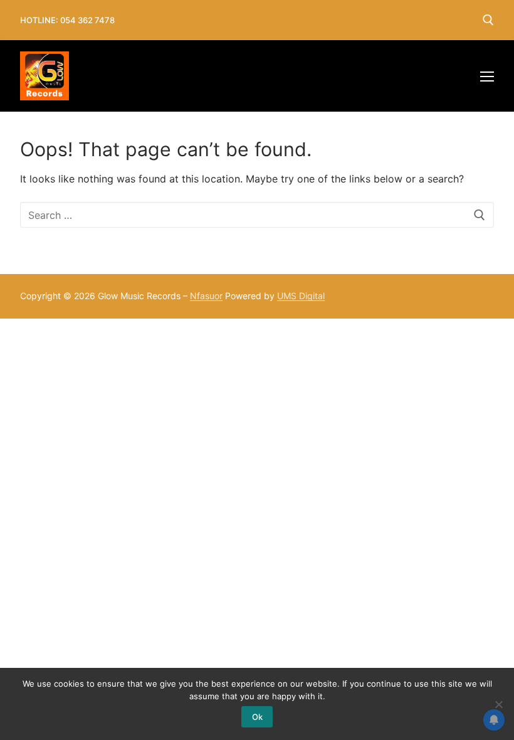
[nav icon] (487, 76)
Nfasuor (206, 295)
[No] (498, 704)
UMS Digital (301, 295)
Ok (257, 717)
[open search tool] (488, 20)
